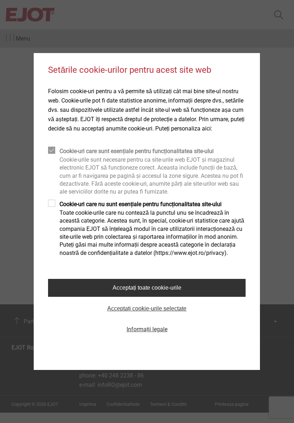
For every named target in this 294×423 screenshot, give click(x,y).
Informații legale (147, 329)
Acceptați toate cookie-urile (147, 288)
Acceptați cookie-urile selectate (146, 308)
